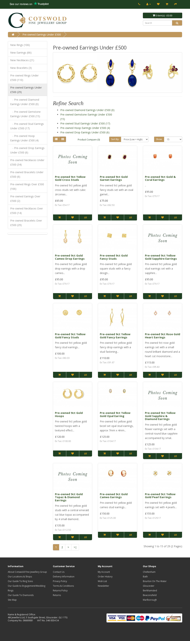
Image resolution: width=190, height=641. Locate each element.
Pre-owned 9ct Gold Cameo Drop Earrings (70, 257)
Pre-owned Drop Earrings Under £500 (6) (84, 132)
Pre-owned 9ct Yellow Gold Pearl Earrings (160, 495)
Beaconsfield (150, 595)
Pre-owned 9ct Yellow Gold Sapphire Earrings (161, 257)
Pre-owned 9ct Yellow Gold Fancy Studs (70, 335)
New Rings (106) (20, 45)
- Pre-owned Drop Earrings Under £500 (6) (27, 150)
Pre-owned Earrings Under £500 (41, 34)
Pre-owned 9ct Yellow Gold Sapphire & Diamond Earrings (160, 416)
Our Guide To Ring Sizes (20, 581)
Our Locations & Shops (20, 576)
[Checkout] (175, 4)
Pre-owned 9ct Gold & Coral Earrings (160, 178)
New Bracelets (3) (21, 68)
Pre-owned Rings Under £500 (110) (24, 78)
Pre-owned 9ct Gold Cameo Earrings (114, 495)
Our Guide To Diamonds (21, 595)
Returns (57, 595)
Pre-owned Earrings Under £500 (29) (26, 90)
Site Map (12, 599)
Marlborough (150, 599)
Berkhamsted (150, 590)
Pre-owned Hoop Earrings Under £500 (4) (85, 128)
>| (75, 547)
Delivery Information (63, 576)
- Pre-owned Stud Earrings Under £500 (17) (27, 126)
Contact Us (58, 571)
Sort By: (115, 139)
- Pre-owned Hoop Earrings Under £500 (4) (24, 138)
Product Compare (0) (89, 139)
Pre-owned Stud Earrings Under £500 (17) (85, 123)
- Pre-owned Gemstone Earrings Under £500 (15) (25, 114)
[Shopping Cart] (167, 4)
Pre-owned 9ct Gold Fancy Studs (114, 257)
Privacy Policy (60, 581)
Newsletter (103, 585)
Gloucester (148, 585)
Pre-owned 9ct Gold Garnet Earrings (114, 178)
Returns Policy (60, 590)
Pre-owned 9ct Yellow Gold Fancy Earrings (115, 335)
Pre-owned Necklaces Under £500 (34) (27, 162)
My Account (104, 571)
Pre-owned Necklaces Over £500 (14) (26, 211)
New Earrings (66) (21, 52)
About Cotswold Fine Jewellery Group (27, 571)
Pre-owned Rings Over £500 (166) (27, 186)
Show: (159, 139)
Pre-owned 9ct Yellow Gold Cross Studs (70, 178)
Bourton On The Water (155, 581)
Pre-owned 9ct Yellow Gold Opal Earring (115, 414)
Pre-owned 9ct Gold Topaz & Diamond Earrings (69, 497)
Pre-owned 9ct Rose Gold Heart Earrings (162, 335)
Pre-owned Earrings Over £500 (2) (25, 199)
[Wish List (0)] (158, 4)
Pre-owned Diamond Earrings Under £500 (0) (87, 110)
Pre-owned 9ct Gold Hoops (69, 414)
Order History (105, 576)
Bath (145, 576)
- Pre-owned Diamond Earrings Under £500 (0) (24, 102)
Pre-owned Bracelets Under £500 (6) (26, 174)
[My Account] (148, 4)
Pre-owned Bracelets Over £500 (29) (26, 223)
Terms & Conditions (63, 585)
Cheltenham (149, 571)
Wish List (102, 581)
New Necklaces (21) (22, 60)
